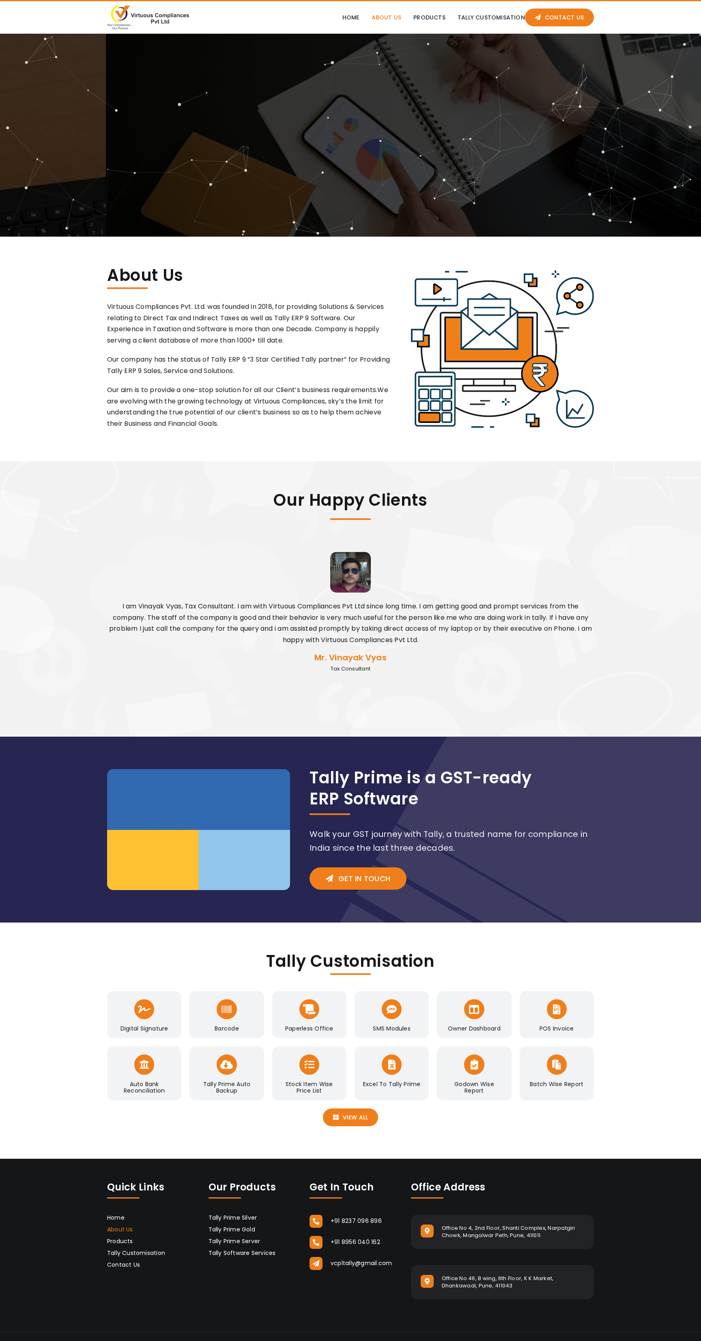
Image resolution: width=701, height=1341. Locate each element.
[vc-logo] (148, 8)
